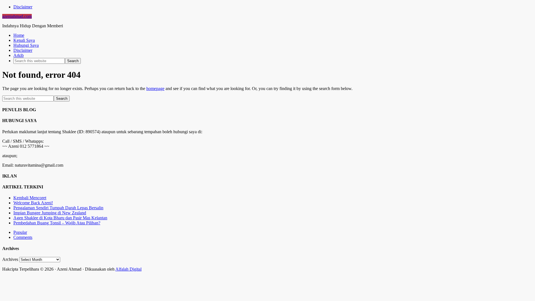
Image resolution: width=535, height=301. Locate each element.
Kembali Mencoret (29, 197)
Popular (20, 232)
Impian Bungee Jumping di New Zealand (49, 212)
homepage (155, 88)
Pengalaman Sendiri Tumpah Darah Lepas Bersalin (58, 207)
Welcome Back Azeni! (33, 202)
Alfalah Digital (128, 269)
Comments (22, 237)
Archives (10, 259)
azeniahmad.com (17, 16)
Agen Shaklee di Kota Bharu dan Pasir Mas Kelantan (60, 217)
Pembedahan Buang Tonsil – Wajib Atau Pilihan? (56, 222)
